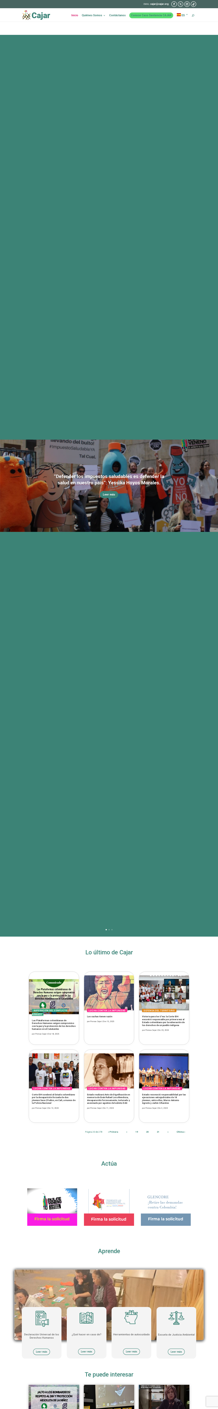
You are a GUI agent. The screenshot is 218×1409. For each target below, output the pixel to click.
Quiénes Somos (92, 15)
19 (136, 1132)
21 (158, 1132)
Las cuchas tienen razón (99, 1016)
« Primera (113, 1132)
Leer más (109, 494)
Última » (181, 1132)
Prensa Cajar (40, 1034)
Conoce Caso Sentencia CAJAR (151, 15)
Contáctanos (117, 15)
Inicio (74, 15)
